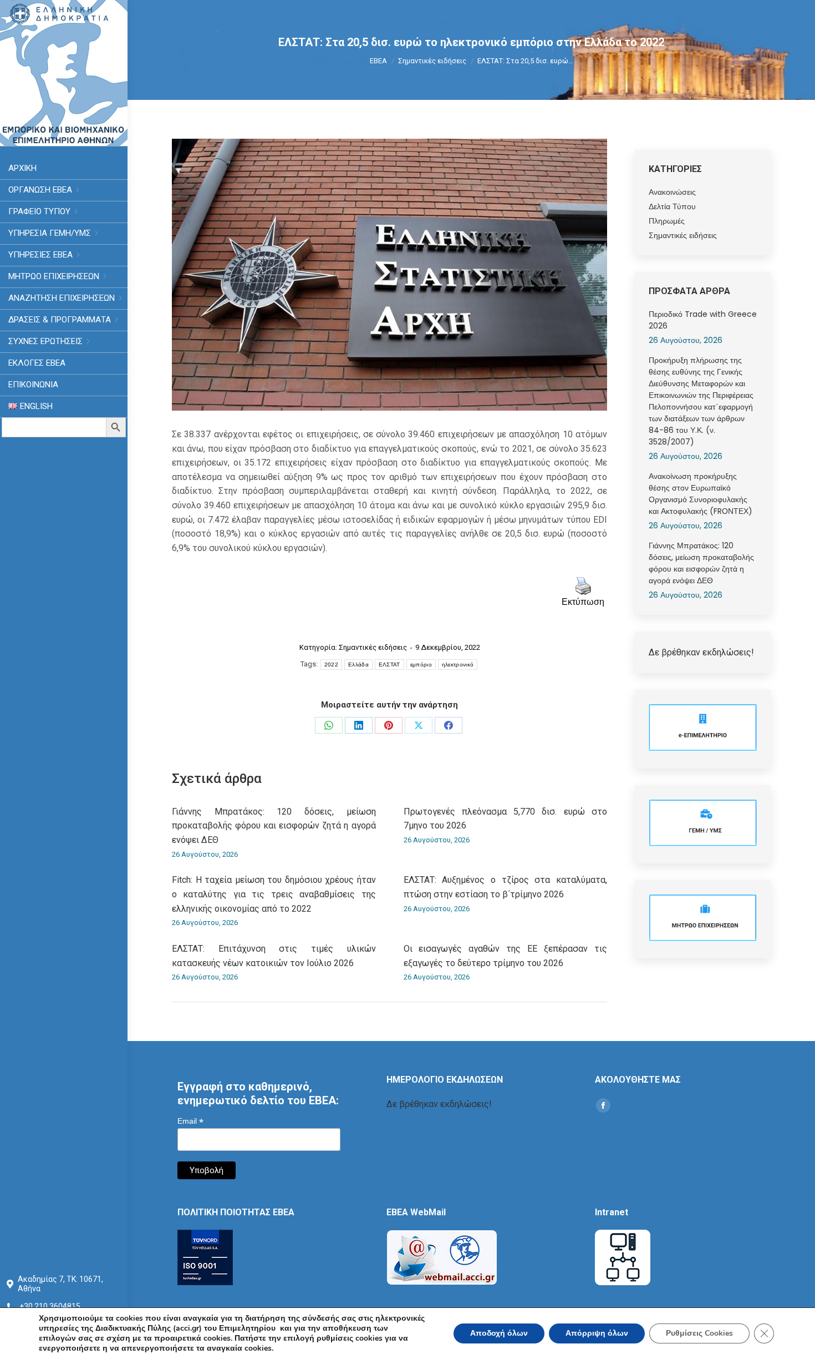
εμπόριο (421, 664)
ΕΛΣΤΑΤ (389, 664)
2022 (331, 664)
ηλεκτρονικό (457, 664)
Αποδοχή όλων (499, 1333)
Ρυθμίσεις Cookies (699, 1333)
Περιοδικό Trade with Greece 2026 (703, 320)
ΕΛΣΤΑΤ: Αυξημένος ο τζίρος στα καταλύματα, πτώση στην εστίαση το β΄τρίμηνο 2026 (506, 887)
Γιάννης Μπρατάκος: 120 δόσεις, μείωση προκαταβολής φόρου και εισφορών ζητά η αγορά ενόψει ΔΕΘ (274, 825)
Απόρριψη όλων (597, 1333)
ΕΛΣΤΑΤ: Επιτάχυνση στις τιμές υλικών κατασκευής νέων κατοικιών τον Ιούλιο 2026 (274, 955)
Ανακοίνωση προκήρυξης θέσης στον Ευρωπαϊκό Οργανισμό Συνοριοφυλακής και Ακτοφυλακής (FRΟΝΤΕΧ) (700, 494)
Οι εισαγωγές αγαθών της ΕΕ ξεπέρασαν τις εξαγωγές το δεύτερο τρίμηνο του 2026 (506, 955)
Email (190, 1121)
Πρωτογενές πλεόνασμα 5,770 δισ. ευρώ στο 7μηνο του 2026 (506, 818)
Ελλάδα (358, 664)
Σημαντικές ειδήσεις (373, 647)
